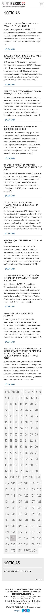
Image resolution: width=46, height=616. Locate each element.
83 (31, 459)
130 (13, 507)
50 (5, 434)
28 (36, 410)
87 (16, 465)
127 (32, 501)
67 (21, 446)
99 (5, 477)
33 (26, 416)
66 (16, 446)
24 (16, 410)
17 (16, 404)
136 (13, 514)
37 (11, 422)
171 (6, 550)
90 (31, 465)
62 (31, 440)
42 (36, 422)
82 (26, 459)
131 (19, 507)
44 (11, 428)
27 (31, 410)
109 (32, 483)
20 (31, 404)
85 (5, 465)
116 (39, 489)
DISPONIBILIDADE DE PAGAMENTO (18, 571)
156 (26, 532)
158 (39, 532)
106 (13, 483)
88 (21, 465)
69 (31, 446)
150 (26, 526)
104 (38, 477)
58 (11, 440)
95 (21, 471)
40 (26, 422)
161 (19, 538)
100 (12, 477)
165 (6, 544)
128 (39, 501)
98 (36, 471)
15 (5, 404)
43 (5, 428)
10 (16, 398)
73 (16, 453)
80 (16, 459)
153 (6, 532)
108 (26, 483)
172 (13, 550)
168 (26, 544)
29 (5, 416)
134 (39, 507)
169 (32, 544)
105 (6, 483)
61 (26, 440)
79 (11, 459)
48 (31, 428)
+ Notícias (38, 580)
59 (16, 440)
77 (36, 453)
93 (11, 471)
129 (6, 507)
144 (26, 520)
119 (19, 495)
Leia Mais (11, 49)
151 (32, 526)
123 (6, 501)
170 (39, 544)
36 (5, 422)
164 (39, 538)
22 (5, 410)
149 (19, 526)
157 (32, 532)
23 (11, 410)
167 (19, 544)
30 (11, 416)
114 (26, 489)
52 (16, 434)
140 (39, 514)
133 (32, 507)
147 (6, 526)
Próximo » (31, 550)
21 (36, 404)
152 (39, 526)
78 (5, 459)
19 (26, 404)
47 (26, 428)
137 (19, 514)
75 (26, 453)
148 (13, 526)
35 (36, 416)
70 (36, 446)
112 (13, 489)
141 (6, 520)
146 (39, 520)
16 (11, 404)
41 (31, 422)
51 (11, 434)
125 (19, 501)
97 (31, 471)
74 (21, 453)
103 (31, 477)
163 (32, 538)
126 (26, 501)
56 (36, 434)
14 (37, 398)
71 (5, 453)
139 (32, 514)
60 (21, 440)
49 (36, 428)
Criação (17, 611)
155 (19, 532)
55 (31, 434)
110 (39, 483)
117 (6, 495)
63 (36, 440)
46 (21, 428)
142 (13, 520)
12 (27, 398)
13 (32, 398)
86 (11, 465)
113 (19, 489)
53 (21, 434)
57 (5, 440)
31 (16, 416)
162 (26, 538)
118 (13, 495)
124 (13, 501)
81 (21, 459)
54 (26, 434)
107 (19, 483)
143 (19, 520)
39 (21, 422)
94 (16, 471)
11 (22, 398)
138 (26, 514)
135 (6, 514)
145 (32, 520)
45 (16, 428)
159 (6, 538)
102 (25, 477)
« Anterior (11, 391)
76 (31, 453)
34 (31, 416)
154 (13, 532)
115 (32, 489)
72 (11, 453)
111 (6, 489)
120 (26, 495)
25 (21, 410)
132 (26, 507)
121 (32, 495)
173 (19, 550)
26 (26, 410)
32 (21, 416)
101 (18, 477)
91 (36, 465)
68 (26, 446)
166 (13, 544)
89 (26, 465)
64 (5, 446)
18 (21, 404)
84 (36, 459)
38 (16, 422)
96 (26, 471)
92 (5, 471)
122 (39, 495)
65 (11, 446)
